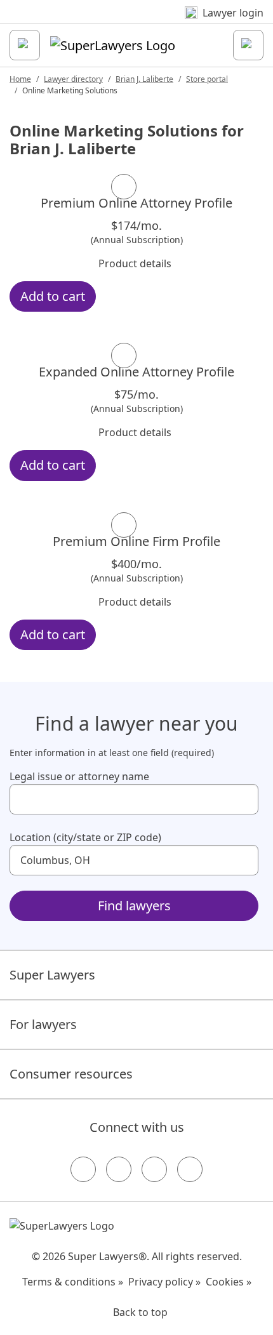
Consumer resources (71, 1073)
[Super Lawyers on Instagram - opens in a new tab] (118, 1169)
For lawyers (43, 1024)
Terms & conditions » (72, 1282)
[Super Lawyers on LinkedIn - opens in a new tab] (190, 1169)
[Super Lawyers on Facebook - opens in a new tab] (83, 1169)
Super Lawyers (52, 974)
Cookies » (228, 1282)
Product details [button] (134, 263)
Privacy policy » (164, 1282)
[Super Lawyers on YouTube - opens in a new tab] (154, 1169)
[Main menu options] (25, 45)
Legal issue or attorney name (79, 776)
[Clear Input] (243, 799)
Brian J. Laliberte (144, 79)
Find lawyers (134, 905)
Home (20, 79)
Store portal (207, 79)
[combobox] (134, 799)
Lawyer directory (73, 79)
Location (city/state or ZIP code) (85, 837)
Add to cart (52, 296)
